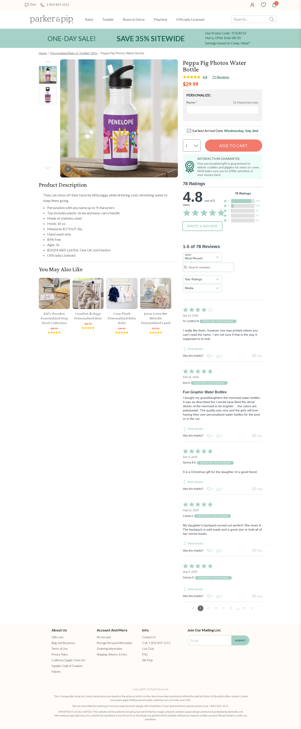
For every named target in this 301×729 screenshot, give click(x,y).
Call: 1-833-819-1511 (156, 643)
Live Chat (148, 648)
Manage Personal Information (114, 643)
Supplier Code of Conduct (67, 666)
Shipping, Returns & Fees (112, 654)
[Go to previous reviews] (193, 608)
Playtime (160, 19)
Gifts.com (57, 637)
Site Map (147, 660)
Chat (33, 4)
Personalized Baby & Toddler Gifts (73, 53)
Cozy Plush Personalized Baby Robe (122, 318)
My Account (104, 637)
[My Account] (252, 4)
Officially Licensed (190, 19)
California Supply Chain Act (68, 660)
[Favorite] (263, 4)
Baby (89, 19)
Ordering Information (109, 648)
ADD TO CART (233, 145)
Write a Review (202, 226)
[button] (242, 201)
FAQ (145, 654)
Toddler (108, 19)
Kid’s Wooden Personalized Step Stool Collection (54, 318)
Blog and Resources (63, 643)
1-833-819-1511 (57, 4)
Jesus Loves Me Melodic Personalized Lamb (156, 318)
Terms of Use (60, 648)
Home (43, 53)
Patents (56, 671)
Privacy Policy (60, 654)
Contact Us (149, 637)
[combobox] (202, 257)
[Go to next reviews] (252, 608)
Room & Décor (134, 19)
